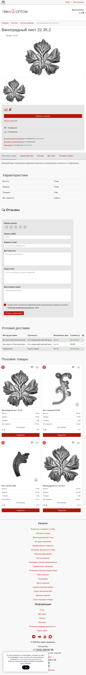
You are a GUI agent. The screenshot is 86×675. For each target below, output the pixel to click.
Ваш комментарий (12, 287)
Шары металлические (43, 591)
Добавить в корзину (43, 116)
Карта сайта (42, 631)
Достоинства (10, 251)
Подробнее (20, 435)
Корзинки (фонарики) (43, 554)
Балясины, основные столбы (43, 529)
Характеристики (26, 156)
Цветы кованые (43, 583)
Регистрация (78, 2)
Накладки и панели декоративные (43, 562)
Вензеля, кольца (43, 533)
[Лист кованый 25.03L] (62, 388)
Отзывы (40, 156)
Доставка (51, 156)
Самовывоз (8, 145)
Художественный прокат (43, 587)
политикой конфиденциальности (30, 659)
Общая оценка (10, 223)
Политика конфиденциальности (42, 626)
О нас (42, 610)
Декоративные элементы (43, 546)
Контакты (42, 622)
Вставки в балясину (43, 542)
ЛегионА (51, 670)
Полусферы (43, 579)
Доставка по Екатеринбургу (14, 142)
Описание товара (9, 156)
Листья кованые (43, 558)
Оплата (42, 618)
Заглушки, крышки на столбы (43, 550)
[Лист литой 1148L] (21, 464)
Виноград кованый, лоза (43, 537)
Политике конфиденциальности (21, 308)
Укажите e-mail (10, 242)
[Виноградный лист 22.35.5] (62, 464)
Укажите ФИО (10, 234)
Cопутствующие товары (43, 600)
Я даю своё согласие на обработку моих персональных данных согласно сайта (38, 306)
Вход (68, 2)
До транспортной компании (14, 138)
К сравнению (12, 132)
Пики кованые (43, 575)
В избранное (12, 128)
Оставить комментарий (13, 313)
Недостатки (9, 269)
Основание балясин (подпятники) (43, 570)
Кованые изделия (43, 595)
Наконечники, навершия (43, 566)
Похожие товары (66, 156)
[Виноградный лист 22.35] (21, 388)
